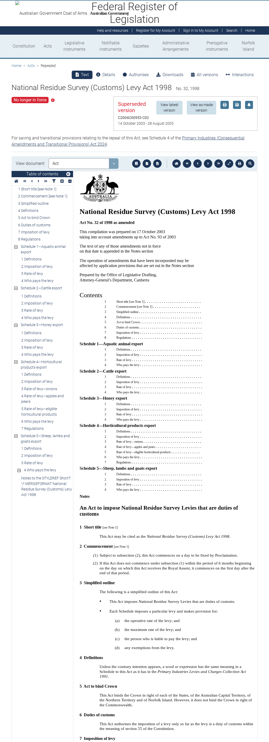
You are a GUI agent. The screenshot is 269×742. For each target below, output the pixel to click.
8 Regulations (29, 239)
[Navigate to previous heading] (32, 181)
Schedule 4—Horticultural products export (41, 364)
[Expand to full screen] (229, 163)
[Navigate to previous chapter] (187, 163)
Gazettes (141, 46)
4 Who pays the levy (37, 281)
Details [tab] (108, 74)
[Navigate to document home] (176, 163)
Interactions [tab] (243, 74)
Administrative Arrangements (175, 46)
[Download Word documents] (157, 163)
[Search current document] (250, 163)
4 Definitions (28, 210)
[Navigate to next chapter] (218, 163)
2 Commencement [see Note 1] (42, 196)
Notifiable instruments (111, 46)
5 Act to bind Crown (34, 218)
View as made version (201, 107)
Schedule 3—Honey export (42, 325)
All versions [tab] (207, 74)
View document (30, 163)
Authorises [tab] (139, 74)
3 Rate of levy (32, 273)
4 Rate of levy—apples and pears (42, 399)
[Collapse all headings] (70, 181)
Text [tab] (85, 74)
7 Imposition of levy (34, 232)
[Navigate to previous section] (197, 163)
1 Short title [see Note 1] (37, 189)
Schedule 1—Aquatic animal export (43, 249)
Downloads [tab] (173, 74)
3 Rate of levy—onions (39, 389)
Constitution (24, 46)
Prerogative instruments (217, 46)
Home (16, 66)
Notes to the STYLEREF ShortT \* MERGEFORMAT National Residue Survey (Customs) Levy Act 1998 (46, 486)
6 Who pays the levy (37, 421)
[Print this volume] (239, 163)
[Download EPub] (136, 163)
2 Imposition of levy (37, 266)
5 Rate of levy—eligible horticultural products (39, 411)
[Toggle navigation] (68, 174)
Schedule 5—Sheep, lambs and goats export (45, 438)
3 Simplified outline (33, 203)
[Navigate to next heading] (38, 181)
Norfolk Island (248, 46)
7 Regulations (32, 428)
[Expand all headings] (62, 181)
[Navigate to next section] (208, 163)
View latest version (169, 107)
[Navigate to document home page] (16, 181)
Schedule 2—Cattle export (41, 288)
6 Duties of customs (34, 225)
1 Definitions (31, 259)
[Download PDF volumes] (147, 163)
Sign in (200, 30)
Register (155, 30)
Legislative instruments (74, 46)
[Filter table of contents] (54, 181)
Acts (48, 46)
